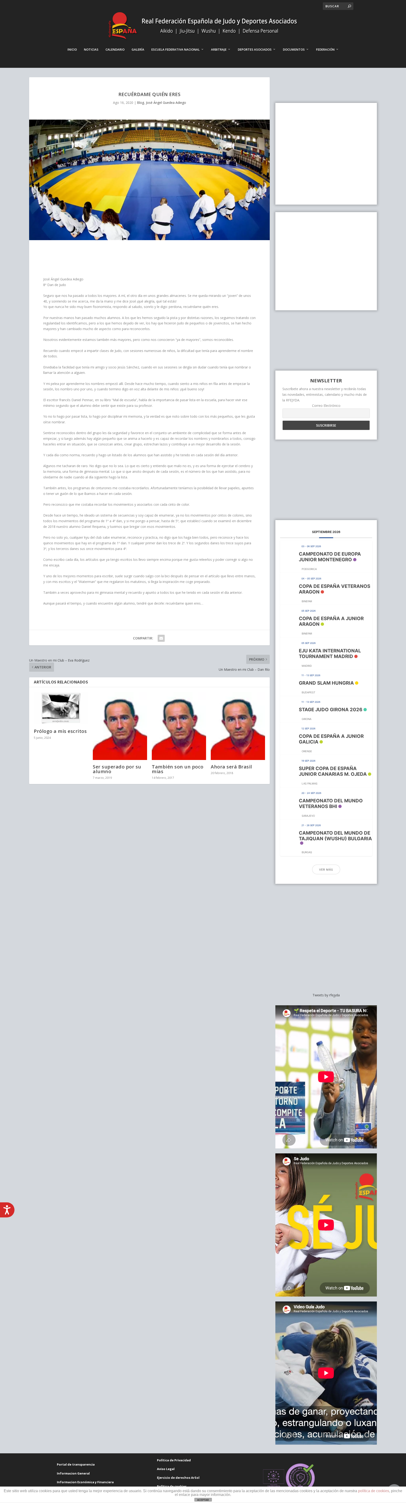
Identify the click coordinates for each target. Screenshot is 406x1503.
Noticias (91, 49)
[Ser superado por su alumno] (120, 726)
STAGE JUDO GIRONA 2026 (330, 709)
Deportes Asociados (255, 49)
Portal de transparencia (76, 1464)
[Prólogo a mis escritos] (61, 708)
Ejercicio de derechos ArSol (178, 1477)
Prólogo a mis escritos (60, 731)
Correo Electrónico (326, 405)
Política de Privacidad (174, 1460)
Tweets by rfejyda (326, 995)
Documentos (294, 49)
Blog (140, 102)
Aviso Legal (166, 1469)
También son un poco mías (177, 769)
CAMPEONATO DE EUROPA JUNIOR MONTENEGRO (330, 556)
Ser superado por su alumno (117, 769)
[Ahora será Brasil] (238, 726)
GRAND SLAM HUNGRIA (326, 683)
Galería (138, 49)
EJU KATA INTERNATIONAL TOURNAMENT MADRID (330, 653)
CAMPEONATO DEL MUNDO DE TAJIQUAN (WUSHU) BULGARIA (335, 835)
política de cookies (373, 1491)
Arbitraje (218, 49)
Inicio (72, 49)
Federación (325, 49)
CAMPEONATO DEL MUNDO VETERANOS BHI (331, 803)
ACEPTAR (203, 1500)
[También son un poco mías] (179, 726)
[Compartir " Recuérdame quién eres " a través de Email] (161, 638)
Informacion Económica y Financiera (85, 1482)
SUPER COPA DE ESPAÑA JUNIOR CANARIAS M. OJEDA (333, 771)
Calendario (115, 49)
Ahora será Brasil (231, 767)
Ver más (326, 869)
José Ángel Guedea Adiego (166, 102)
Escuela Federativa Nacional (175, 49)
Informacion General (73, 1473)
